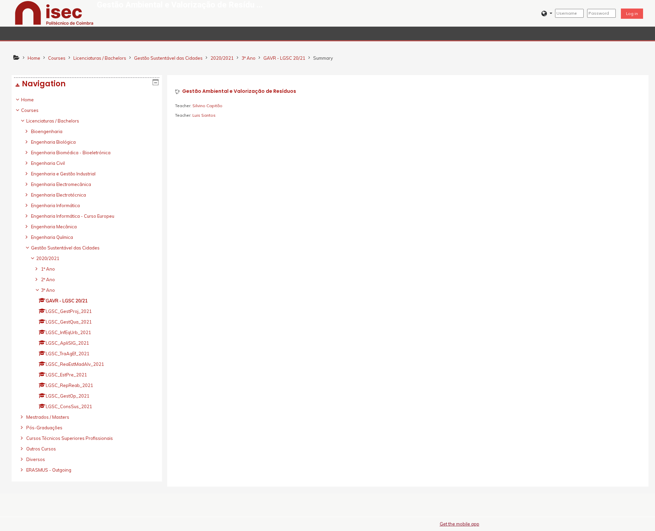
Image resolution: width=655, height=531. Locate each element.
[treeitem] (87, 285)
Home (27, 99)
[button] (546, 13)
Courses (30, 110)
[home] (54, 12)
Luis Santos (204, 115)
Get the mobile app (459, 524)
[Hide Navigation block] (155, 82)
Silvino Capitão (207, 105)
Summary (323, 58)
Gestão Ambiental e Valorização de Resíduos (239, 91)
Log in (632, 13)
